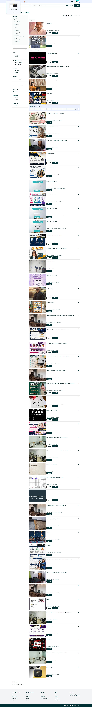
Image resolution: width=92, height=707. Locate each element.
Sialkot (60, 109)
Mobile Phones (22, 8)
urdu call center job (16, 682)
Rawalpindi (44, 109)
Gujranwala (70, 109)
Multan (49, 109)
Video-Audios (42, 8)
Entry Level (32, 20)
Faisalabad (37, 109)
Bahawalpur (55, 109)
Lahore (32, 109)
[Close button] (19, 1)
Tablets (47, 8)
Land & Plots (52, 8)
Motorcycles (32, 8)
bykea (22, 682)
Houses (37, 8)
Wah (65, 109)
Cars (27, 8)
